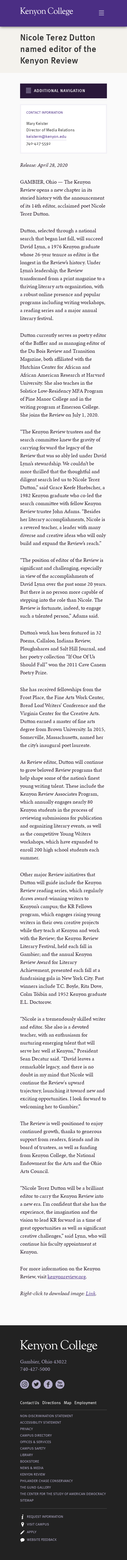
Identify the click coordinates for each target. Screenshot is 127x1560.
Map (67, 1403)
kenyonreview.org (67, 1276)
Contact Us (29, 1403)
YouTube (60, 1384)
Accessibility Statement (40, 1422)
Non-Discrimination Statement (46, 1416)
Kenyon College (46, 11)
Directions (51, 1403)
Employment (85, 1403)
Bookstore (29, 1461)
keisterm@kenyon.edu (46, 137)
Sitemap (27, 1500)
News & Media (31, 1468)
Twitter (36, 1384)
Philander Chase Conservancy (46, 1481)
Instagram (24, 1381)
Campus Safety (32, 1448)
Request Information (45, 1517)
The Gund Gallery (35, 1487)
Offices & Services (35, 1442)
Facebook (48, 1384)
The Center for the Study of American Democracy (63, 1494)
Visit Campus (38, 1524)
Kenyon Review (32, 1474)
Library (26, 1455)
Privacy (26, 1429)
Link (90, 1293)
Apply (31, 1532)
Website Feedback (42, 1540)
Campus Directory (36, 1435)
